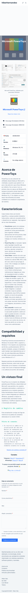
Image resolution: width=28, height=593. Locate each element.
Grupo (14, 460)
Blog (11, 458)
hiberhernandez (9, 3)
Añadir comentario (7, 513)
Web (3, 506)
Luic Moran (5, 583)
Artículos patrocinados (8, 572)
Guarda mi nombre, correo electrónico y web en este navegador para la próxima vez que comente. (13, 533)
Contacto (4, 568)
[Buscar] (25, 2)
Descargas (19, 458)
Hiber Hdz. (5, 578)
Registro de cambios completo (16, 450)
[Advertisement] (14, 20)
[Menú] (23, 2)
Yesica (4, 585)
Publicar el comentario (9, 540)
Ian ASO (4, 580)
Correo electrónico (7, 498)
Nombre (4, 490)
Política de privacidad (8, 570)
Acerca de (5, 566)
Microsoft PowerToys (13, 109)
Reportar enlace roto (14, 114)
